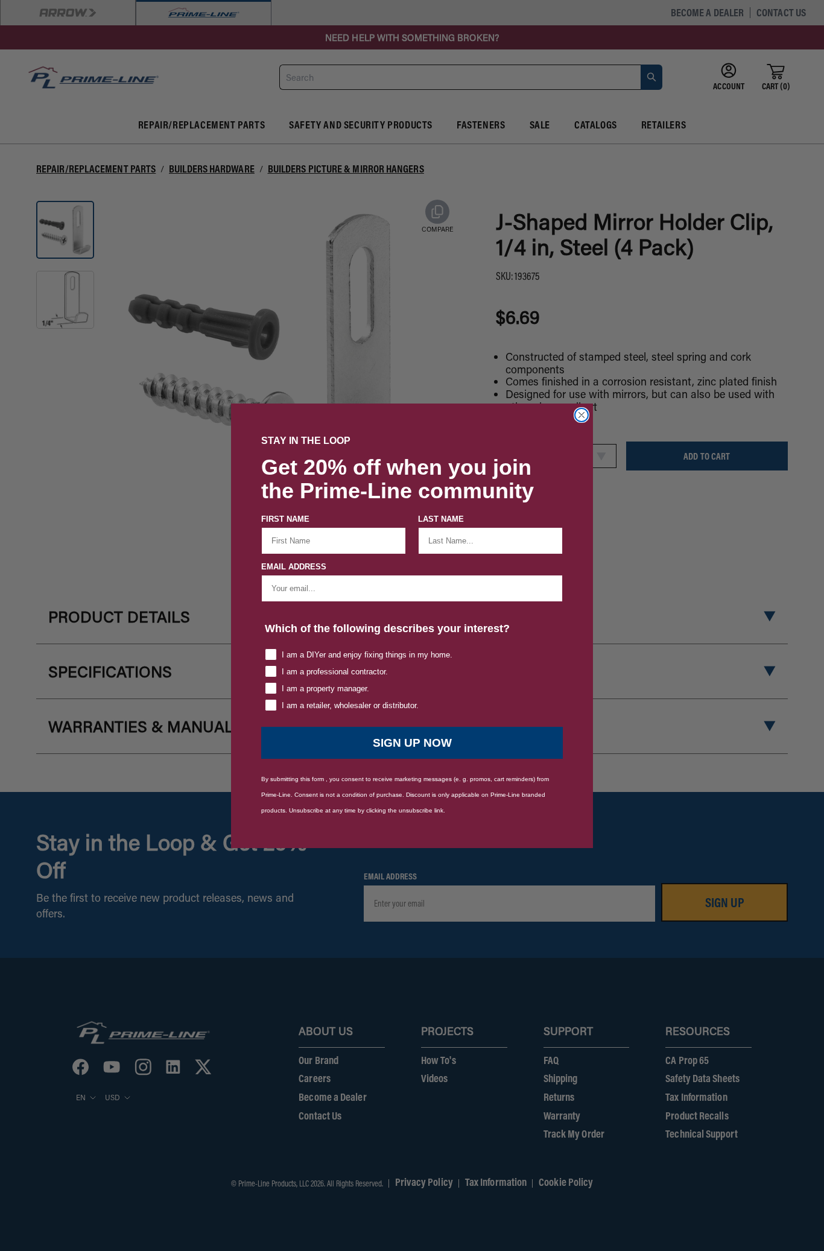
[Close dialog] (581, 415)
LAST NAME (441, 519)
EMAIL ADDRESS (293, 566)
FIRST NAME (285, 519)
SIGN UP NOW (412, 742)
